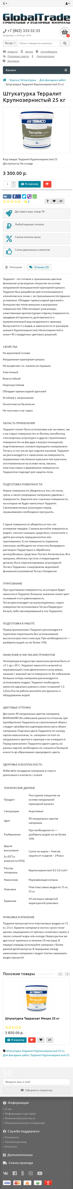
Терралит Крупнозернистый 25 (49, 1055)
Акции (29, 51)
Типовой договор (16, 1141)
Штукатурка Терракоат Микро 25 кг (32, 1018)
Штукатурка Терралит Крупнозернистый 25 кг (35, 1050)
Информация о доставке (20, 1113)
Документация (45, 56)
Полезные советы (18, 56)
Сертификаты (48, 51)
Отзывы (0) (41, 267)
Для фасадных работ (53, 80)
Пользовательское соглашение (25, 1122)
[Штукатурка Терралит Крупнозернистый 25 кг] (36, 130)
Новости (12, 51)
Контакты (13, 60)
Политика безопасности (20, 1118)
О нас (8, 1109)
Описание (16, 267)
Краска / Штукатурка (23, 80)
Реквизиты (12, 1137)
